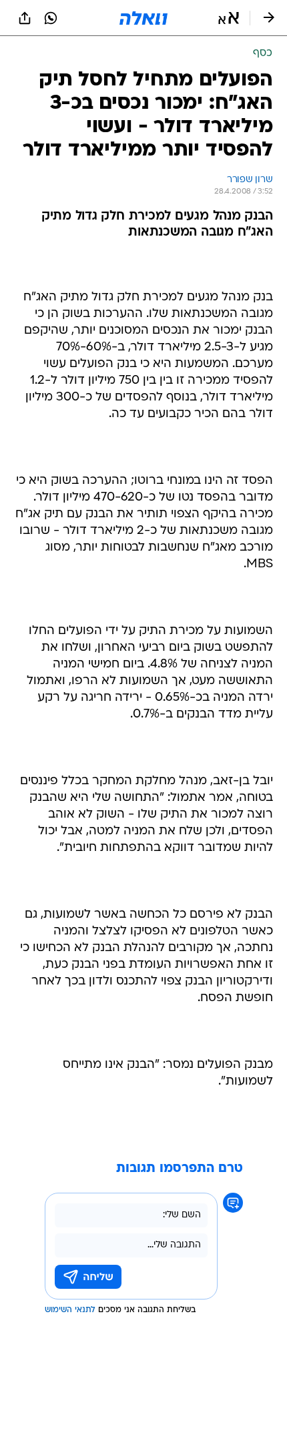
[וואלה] (143, 18)
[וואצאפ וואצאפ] (50, 18)
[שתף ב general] (24, 18)
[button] (228, 18)
